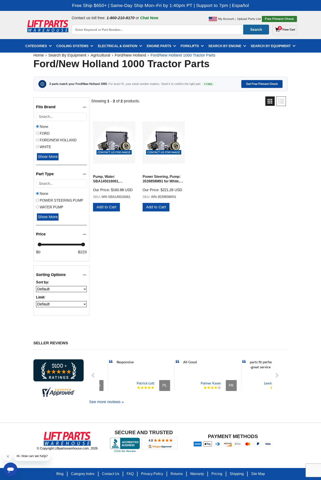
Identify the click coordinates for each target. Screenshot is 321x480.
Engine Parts (159, 46)
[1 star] (138, 387)
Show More (48, 156)
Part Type (45, 174)
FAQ (130, 474)
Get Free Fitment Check (262, 84)
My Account (226, 19)
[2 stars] (142, 387)
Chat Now (149, 18)
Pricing (216, 474)
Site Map (258, 474)
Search (256, 29)
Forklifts (190, 46)
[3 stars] (145, 387)
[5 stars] (152, 387)
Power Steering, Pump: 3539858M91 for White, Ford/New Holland (162, 181)
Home (38, 55)
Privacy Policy (152, 474)
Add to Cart (106, 207)
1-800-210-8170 (121, 18)
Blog (60, 474)
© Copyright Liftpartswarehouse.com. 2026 (67, 448)
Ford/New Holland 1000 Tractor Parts (182, 55)
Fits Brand (45, 107)
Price (41, 234)
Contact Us (110, 474)
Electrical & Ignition (117, 46)
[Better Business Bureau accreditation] (125, 445)
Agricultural (100, 55)
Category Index (83, 474)
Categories (36, 46)
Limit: (40, 297)
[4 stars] (149, 387)
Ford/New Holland (130, 55)
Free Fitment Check (279, 19)
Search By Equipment (271, 46)
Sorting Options (51, 275)
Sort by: (42, 282)
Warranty (197, 474)
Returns (177, 474)
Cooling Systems (72, 46)
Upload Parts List (249, 19)
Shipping (237, 474)
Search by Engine (224, 46)
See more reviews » (106, 402)
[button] (94, 375)
